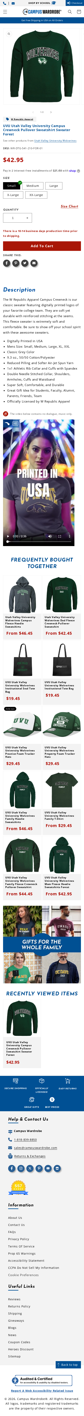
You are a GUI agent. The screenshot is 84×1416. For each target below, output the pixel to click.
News (12, 1335)
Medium (33, 186)
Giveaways (16, 1320)
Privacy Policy (18, 1239)
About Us (15, 1218)
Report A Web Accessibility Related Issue (42, 1391)
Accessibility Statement (26, 1261)
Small (11, 186)
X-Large (13, 195)
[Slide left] (33, 112)
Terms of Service (21, 1246)
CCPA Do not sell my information (33, 1268)
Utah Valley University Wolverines (55, 140)
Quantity (11, 210)
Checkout (77, 2)
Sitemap (14, 1356)
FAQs (12, 1232)
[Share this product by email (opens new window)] (34, 263)
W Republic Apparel (22, 119)
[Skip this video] (7, 423)
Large (54, 186)
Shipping (15, 1313)
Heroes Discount (21, 1349)
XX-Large (36, 195)
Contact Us (16, 1225)
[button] (5, 11)
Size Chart (69, 206)
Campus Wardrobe (31, 1399)
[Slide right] (50, 112)
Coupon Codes (19, 1342)
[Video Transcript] (15, 423)
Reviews (14, 1299)
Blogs (12, 1328)
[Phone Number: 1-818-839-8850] (5, 3)
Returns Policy (19, 1306)
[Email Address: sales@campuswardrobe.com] (14, 3)
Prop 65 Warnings (22, 1253)
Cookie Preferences (23, 1275)
